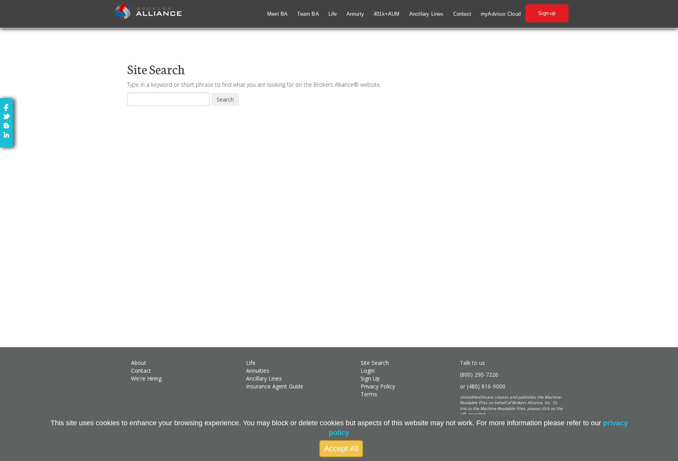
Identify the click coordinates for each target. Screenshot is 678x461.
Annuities (257, 370)
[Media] (6, 125)
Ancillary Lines (426, 14)
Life (332, 14)
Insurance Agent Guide (274, 386)
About (138, 362)
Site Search (375, 362)
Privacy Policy (378, 386)
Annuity (355, 14)
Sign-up (547, 13)
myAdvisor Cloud (501, 14)
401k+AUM (387, 14)
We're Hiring (146, 378)
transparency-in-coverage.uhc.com (520, 414)
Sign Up (370, 378)
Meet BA (277, 14)
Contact (462, 14)
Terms (369, 394)
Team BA (308, 14)
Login (368, 370)
